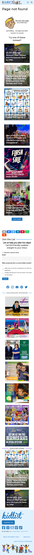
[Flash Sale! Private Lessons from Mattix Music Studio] (17, 149)
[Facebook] (8, 287)
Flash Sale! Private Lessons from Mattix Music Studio (15, 174)
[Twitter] (26, 287)
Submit (5, 279)
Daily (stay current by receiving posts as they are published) (18, 269)
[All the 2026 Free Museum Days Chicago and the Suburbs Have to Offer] (17, 45)
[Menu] (28, 2)
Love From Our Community (23, 541)
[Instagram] (12, 287)
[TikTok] (20, 527)
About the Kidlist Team (11, 537)
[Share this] (9, 231)
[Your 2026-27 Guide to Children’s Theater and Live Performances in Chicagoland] (17, 125)
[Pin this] (22, 231)
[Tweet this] (13, 231)
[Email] (17, 287)
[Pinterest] (21, 287)
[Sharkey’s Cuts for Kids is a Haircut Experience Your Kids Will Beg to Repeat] (17, 183)
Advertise (26, 537)
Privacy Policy (16, 531)
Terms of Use (24, 531)
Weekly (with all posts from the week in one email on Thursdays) (18, 274)
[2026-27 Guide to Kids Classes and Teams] (17, 90)
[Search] (31, 2)
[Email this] (4, 231)
